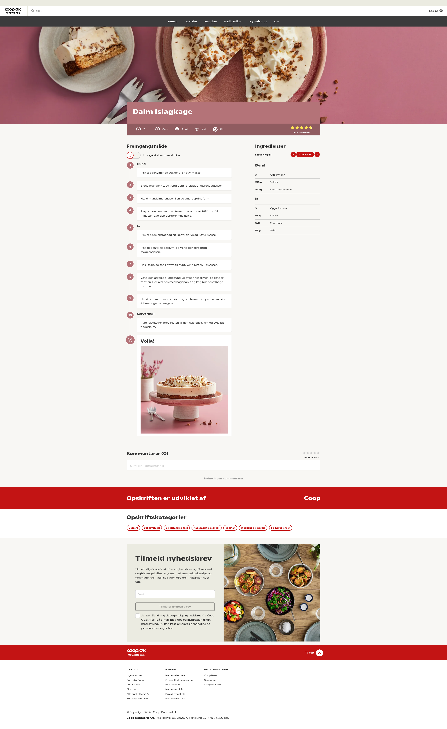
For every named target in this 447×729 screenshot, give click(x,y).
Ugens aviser (134, 675)
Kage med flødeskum (206, 528)
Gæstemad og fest (177, 528)
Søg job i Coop (135, 680)
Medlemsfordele (175, 675)
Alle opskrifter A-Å (138, 694)
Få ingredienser (280, 528)
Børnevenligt (152, 528)
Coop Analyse (212, 684)
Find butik (133, 689)
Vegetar (230, 528)
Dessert (133, 528)
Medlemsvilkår (174, 689)
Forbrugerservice (137, 698)
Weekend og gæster (253, 528)
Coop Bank (210, 675)
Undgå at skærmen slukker (161, 155)
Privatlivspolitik (175, 694)
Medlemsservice (175, 698)
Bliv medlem (173, 684)
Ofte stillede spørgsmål (179, 680)
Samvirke (210, 680)
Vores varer (133, 684)
